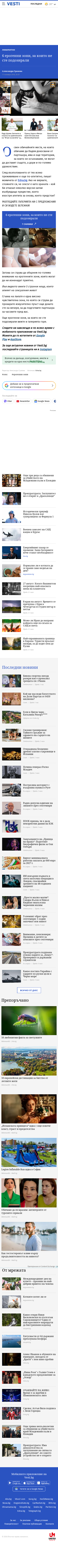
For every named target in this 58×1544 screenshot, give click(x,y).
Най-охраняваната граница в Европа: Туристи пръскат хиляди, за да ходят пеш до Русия (39, 642)
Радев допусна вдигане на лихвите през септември (38, 804)
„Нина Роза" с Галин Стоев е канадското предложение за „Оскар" (39, 1375)
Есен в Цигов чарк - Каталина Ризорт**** (35, 713)
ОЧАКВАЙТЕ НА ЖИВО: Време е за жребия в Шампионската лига (36, 1393)
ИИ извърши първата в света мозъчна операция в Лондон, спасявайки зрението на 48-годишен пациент (38, 881)
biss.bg (25, 556)
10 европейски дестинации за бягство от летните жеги (24, 1079)
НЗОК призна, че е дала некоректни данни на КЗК (38, 822)
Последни (36, 3)
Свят (25, 702)
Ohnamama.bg (9, 1507)
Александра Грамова (12, 71)
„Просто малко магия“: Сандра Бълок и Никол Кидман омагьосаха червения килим (36, 901)
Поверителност (11, 1524)
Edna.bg (22, 180)
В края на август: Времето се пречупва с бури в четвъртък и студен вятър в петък (39, 605)
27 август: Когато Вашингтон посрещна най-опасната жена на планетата (39, 586)
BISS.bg (52, 1503)
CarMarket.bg (39, 1503)
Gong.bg (32, 1499)
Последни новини (20, 667)
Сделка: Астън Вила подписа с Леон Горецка (39, 1409)
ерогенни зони (20, 374)
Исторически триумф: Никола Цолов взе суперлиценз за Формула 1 (38, 514)
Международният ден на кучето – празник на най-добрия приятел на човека (38, 1281)
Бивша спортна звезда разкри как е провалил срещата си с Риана (36, 678)
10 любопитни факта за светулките (21, 1037)
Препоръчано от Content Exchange (41, 1266)
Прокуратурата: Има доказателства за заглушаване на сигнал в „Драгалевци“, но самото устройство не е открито (37, 1450)
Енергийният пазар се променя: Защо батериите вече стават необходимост (38, 550)
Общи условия (41, 1520)
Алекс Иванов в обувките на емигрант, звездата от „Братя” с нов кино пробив (39, 1357)
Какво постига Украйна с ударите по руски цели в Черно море (37, 974)
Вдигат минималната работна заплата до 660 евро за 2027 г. (39, 860)
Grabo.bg (38, 1507)
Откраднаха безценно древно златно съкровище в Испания (39, 751)
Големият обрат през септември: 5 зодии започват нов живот (35, 919)
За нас (13, 1520)
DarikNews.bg (46, 1499)
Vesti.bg (13, 3)
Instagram (46, 349)
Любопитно (8, 50)
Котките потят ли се (34, 1296)
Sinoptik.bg (24, 1507)
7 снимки (27, 224)
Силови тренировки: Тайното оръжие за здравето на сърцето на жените (36, 733)
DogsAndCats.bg (21, 1503)
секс (5, 374)
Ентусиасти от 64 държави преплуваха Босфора (38, 1337)
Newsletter (25, 401)
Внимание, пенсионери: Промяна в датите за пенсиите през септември (38, 937)
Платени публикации (32, 1524)
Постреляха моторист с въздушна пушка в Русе (36, 786)
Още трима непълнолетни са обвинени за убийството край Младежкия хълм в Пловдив (38, 1430)
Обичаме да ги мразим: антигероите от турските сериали (23, 1211)
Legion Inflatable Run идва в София (20, 1169)
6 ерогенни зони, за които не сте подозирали (29, 216)
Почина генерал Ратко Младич (36, 768)
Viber (9, 401)
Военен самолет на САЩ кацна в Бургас (37, 531)
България (26, 791)
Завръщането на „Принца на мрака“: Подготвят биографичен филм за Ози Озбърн (38, 843)
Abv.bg (8, 1499)
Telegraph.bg (34, 1511)
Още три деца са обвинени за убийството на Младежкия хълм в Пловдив (39, 478)
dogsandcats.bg (28, 574)
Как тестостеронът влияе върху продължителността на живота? (20, 1255)
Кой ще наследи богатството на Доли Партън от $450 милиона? (39, 696)
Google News (44, 401)
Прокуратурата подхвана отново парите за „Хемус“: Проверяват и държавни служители (38, 956)
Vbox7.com (20, 1499)
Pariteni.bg (51, 1507)
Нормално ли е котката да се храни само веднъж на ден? (38, 568)
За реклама (25, 1520)
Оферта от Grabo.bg (31, 718)
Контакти (50, 1524)
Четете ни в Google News (31, 1489)
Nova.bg (6, 1503)
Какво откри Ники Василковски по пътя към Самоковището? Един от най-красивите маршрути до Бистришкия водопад (38, 1320)
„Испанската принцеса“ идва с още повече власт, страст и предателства (26, 1127)
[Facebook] (29, 1527)
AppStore (15, 339)
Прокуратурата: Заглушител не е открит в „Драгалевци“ (39, 495)
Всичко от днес (29, 990)
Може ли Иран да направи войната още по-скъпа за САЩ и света (38, 623)
